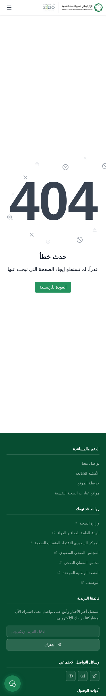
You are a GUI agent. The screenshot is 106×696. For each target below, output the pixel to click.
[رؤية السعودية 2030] (49, 7)
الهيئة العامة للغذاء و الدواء (78, 532)
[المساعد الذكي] (12, 683)
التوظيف (92, 582)
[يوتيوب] (71, 676)
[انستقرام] (83, 676)
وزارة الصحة (89, 523)
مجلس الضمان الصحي (81, 562)
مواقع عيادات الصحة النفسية (77, 493)
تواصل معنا (90, 463)
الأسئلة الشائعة (87, 473)
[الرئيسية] (82, 7)
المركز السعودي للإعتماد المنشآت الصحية (67, 542)
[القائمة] (9, 8)
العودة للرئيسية (53, 287)
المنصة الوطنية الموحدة (81, 572)
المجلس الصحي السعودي (79, 552)
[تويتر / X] (94, 676)
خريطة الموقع (88, 482)
